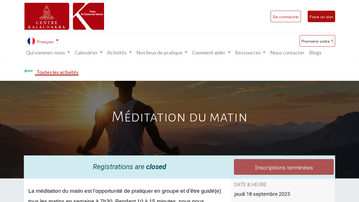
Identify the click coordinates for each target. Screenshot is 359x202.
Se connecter (286, 16)
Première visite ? (317, 40)
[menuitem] (287, 53)
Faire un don (321, 16)
